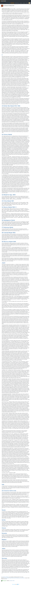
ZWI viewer (13, 584)
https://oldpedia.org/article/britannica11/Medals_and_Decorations (14, 577)
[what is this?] (12, 580)
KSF (18, 584)
